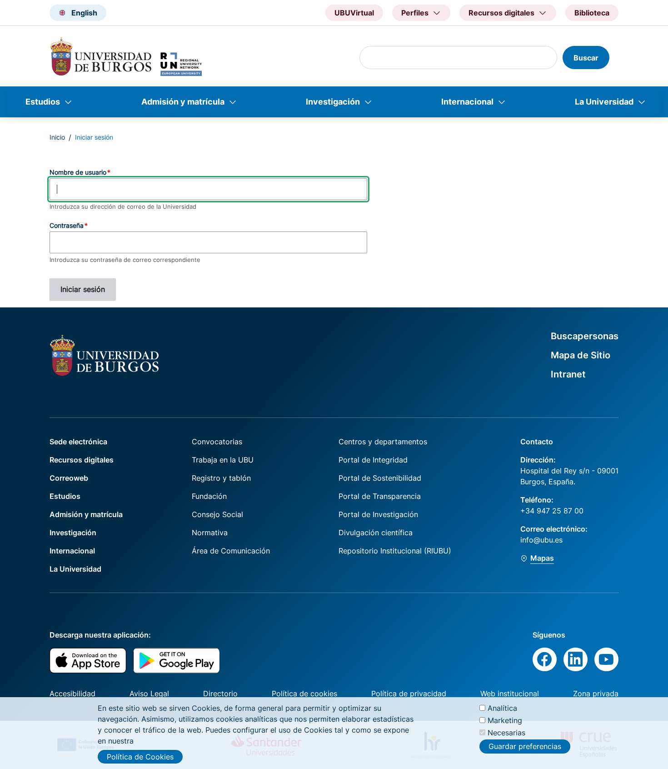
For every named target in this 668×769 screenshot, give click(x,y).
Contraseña (67, 225)
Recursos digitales (82, 459)
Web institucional (509, 693)
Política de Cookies (140, 756)
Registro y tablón (221, 478)
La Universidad (604, 101)
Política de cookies (304, 693)
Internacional (467, 101)
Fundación (209, 496)
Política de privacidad (408, 693)
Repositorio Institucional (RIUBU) (395, 550)
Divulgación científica (376, 532)
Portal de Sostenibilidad (380, 478)
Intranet (568, 374)
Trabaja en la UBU (223, 459)
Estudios (42, 101)
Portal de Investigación (378, 514)
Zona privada (595, 693)
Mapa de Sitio (580, 355)
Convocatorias (217, 441)
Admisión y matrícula (182, 101)
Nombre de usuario (78, 172)
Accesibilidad (72, 693)
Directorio (220, 693)
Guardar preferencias (525, 746)
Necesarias (506, 732)
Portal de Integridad (373, 459)
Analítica (502, 708)
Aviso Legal (149, 693)
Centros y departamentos (383, 441)
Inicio (57, 137)
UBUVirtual (354, 12)
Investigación (333, 101)
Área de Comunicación (231, 550)
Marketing (505, 720)
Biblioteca (591, 12)
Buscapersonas (584, 336)
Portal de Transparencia (380, 496)
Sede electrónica (78, 441)
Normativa (210, 532)
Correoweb (69, 478)
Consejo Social (217, 514)
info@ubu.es (541, 539)
